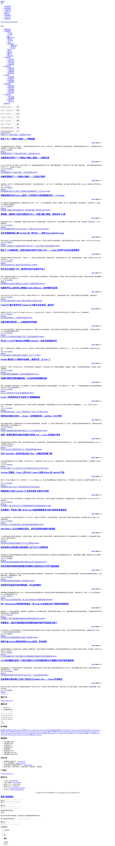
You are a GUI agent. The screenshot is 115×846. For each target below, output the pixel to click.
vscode (74, 733)
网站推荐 (24, 730)
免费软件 (48, 210)
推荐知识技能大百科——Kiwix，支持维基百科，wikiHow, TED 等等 (31, 416)
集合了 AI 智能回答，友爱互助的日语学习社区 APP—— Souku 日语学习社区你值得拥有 (40, 250)
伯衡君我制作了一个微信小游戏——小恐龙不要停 (23, 176)
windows (61, 733)
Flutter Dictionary (21, 763)
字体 (51, 731)
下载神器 (86, 733)
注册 (3, 1)
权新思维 (28, 134)
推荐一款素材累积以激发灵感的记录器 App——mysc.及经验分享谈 (30, 435)
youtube (73, 731)
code (98, 733)
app (55, 733)
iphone (15, 733)
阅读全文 (3, 151)
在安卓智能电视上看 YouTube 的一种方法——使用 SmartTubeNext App (32, 233)
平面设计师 (32, 734)
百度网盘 (3, 730)
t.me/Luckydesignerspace (17, 789)
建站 (49, 731)
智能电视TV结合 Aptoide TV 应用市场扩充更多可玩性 (25, 491)
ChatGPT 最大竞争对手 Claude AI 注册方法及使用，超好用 (27, 305)
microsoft (24, 731)
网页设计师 (55, 730)
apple (85, 730)
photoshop (30, 733)
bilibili (17, 731)
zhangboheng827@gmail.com (17, 788)
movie (23, 733)
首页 (2, 133)
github (88, 731)
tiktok (18, 734)
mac (76, 731)
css (96, 733)
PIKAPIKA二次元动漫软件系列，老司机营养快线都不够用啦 (28, 529)
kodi (6, 733)
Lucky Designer (17, 782)
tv (57, 733)
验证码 (3, 805)
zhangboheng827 (13, 780)
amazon (42, 731)
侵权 (71, 733)
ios (21, 730)
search (62, 730)
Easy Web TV (21, 761)
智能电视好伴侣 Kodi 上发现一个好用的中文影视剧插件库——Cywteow (32, 195)
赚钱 (59, 730)
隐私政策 (6, 103)
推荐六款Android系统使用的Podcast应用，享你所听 (24, 641)
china (7, 731)
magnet (78, 730)
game (12, 734)
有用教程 (39, 301)
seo (9, 731)
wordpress (94, 731)
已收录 (93, 142)
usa (45, 730)
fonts (26, 733)
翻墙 (45, 733)
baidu (34, 730)
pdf (89, 733)
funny (69, 730)
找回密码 (9, 797)
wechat (42, 733)
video (21, 734)
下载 (87, 730)
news (69, 731)
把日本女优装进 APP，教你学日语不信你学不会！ (23, 269)
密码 (2, 802)
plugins (37, 730)
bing (43, 730)
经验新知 (37, 487)
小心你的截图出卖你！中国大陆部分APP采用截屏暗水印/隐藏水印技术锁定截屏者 (37, 660)
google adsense (79, 733)
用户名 (3, 800)
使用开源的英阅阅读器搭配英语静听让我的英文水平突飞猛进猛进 (30, 566)
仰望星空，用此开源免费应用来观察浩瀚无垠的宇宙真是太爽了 (29, 623)
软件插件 (47, 191)
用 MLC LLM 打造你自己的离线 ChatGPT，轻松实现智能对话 (29, 341)
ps (56, 733)
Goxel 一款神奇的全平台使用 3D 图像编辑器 (20, 397)
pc (63, 733)
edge (52, 733)
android (38, 733)
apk (91, 731)
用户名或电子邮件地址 (7, 818)
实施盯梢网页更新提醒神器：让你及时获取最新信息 (24, 378)
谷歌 (20, 731)
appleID (94, 730)
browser (35, 733)
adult (68, 733)
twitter (18, 730)
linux (90, 730)
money (15, 734)
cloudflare (9, 733)
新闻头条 (54, 656)
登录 (2, 3)
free (2, 734)
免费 (94, 733)
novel (65, 733)
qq (13, 733)
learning (49, 733)
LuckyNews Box (27, 765)
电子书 (84, 731)
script (37, 731)
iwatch (28, 730)
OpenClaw (80, 731)
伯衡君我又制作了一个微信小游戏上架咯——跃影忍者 (25, 158)
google (97, 730)
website (27, 734)
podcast (19, 733)
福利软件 (12, 731)
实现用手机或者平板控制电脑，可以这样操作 (21, 585)
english (60, 731)
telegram (66, 730)
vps (31, 730)
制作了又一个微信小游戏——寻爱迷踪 (18, 139)
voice (28, 731)
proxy (46, 731)
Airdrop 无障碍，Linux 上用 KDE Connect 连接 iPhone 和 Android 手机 (32, 472)
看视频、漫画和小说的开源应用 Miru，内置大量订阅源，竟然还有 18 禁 (33, 214)
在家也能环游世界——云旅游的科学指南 (19, 322)
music (36, 734)
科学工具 (3, 731)
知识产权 (14, 730)
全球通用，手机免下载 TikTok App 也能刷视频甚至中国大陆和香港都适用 (34, 510)
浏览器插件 (9, 730)
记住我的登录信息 (7, 810)
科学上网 (49, 730)
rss (39, 731)
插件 (67, 731)
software (3, 733)
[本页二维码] (6, 844)
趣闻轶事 (39, 449)
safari (6, 734)
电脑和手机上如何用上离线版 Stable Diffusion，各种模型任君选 (29, 288)
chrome (63, 731)
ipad (92, 733)
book (9, 734)
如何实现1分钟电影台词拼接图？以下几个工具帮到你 (24, 547)
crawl (40, 730)
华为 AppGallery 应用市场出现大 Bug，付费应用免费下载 (26, 453)
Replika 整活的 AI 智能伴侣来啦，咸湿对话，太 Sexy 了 (26, 359)
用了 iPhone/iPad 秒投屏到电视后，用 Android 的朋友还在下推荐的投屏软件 (35, 604)
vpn (24, 734)
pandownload (32, 731)
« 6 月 (2, 723)
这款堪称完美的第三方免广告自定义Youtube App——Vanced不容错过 (32, 679)
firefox (81, 730)
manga (40, 734)
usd (98, 731)
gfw (4, 734)
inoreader (73, 730)
